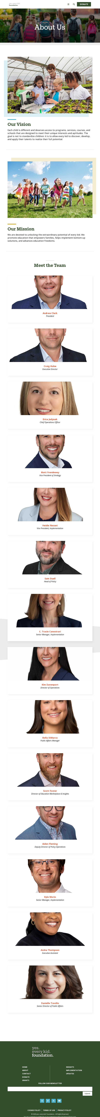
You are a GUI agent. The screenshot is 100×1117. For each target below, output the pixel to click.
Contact (26, 1073)
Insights (70, 1067)
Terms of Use (49, 1110)
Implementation (74, 1070)
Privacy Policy (64, 1110)
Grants (25, 1080)
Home (24, 1067)
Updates (70, 1073)
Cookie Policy (34, 1110)
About (25, 1070)
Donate (84, 4)
